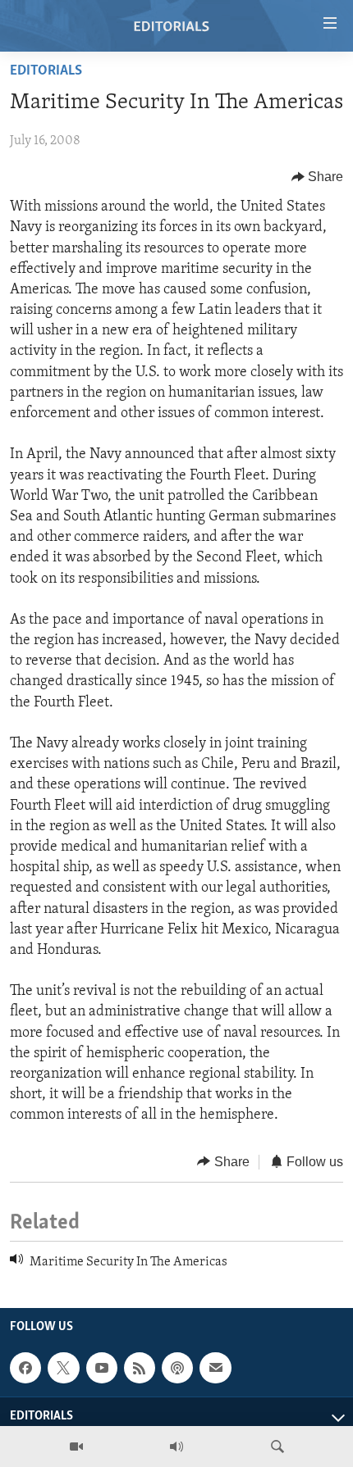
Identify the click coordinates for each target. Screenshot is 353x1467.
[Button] (317, 177)
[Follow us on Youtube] (101, 1367)
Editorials (46, 71)
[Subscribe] (215, 1367)
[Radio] (176, 1446)
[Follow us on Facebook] (25, 1367)
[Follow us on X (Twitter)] (63, 1367)
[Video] (76, 1446)
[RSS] (139, 1367)
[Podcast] (177, 1367)
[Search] (277, 1446)
